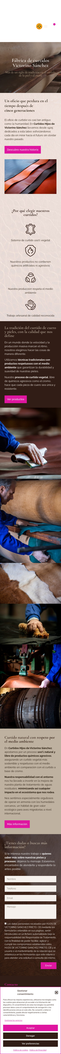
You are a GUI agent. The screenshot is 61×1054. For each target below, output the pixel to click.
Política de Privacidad (38, 1050)
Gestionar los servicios (13, 1020)
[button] (56, 992)
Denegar (30, 1035)
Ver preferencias (30, 1043)
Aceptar (30, 1028)
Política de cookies (20, 1050)
